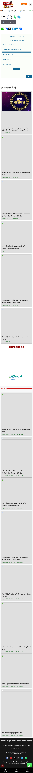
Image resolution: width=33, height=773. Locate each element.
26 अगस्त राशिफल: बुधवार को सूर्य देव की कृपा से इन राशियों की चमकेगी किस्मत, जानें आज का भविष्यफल (15, 129)
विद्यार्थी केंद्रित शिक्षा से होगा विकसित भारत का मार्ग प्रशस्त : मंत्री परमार (16, 338)
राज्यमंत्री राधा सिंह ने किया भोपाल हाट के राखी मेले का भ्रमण (16, 174)
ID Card (20, 748)
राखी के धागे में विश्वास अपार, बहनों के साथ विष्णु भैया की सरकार (16, 648)
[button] (7, 17)
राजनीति (24, 740)
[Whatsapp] (26, 758)
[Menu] (16, 769)
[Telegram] (22, 758)
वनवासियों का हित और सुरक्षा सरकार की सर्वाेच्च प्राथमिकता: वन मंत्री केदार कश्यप (14, 247)
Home (5, 746)
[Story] (5, 769)
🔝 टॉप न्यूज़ (12, 11)
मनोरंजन (19, 740)
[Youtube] (11, 758)
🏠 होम (2, 11)
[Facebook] (7, 758)
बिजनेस (13, 740)
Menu (16, 771)
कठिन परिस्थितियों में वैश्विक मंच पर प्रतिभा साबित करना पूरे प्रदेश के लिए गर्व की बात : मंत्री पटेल (16, 215)
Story (5, 771)
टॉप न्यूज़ (9, 740)
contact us (14, 748)
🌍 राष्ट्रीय (22, 11)
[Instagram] (18, 758)
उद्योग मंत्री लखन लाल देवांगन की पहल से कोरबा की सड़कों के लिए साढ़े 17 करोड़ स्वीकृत (15, 301)
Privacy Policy (25, 746)
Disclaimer (18, 746)
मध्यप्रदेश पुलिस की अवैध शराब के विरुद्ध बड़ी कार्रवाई (15, 684)
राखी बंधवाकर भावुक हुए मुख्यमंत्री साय (12, 733)
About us (10, 746)
